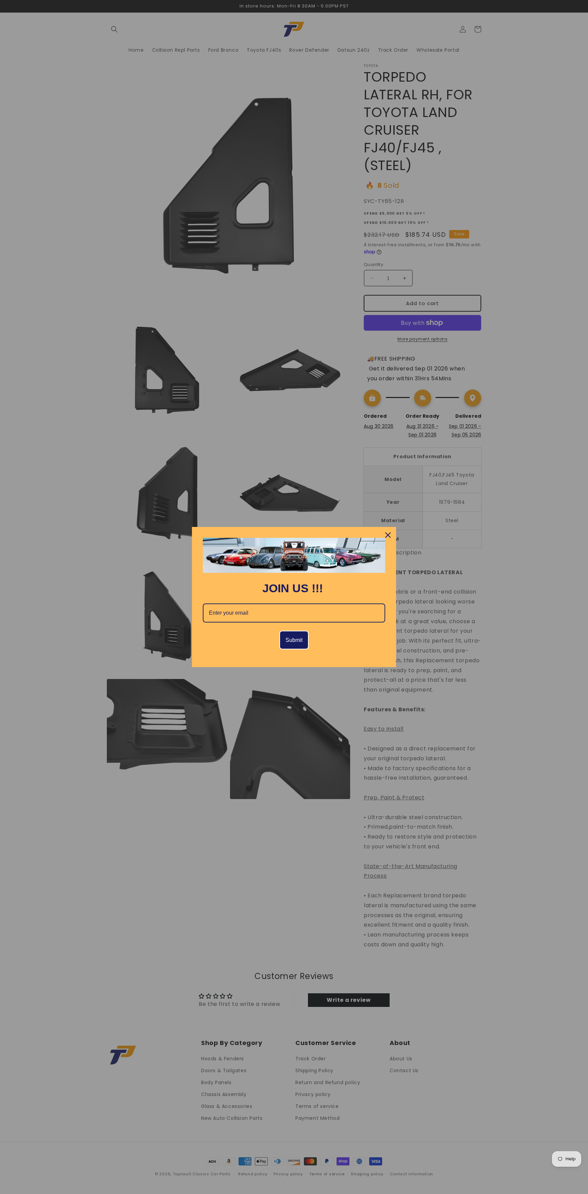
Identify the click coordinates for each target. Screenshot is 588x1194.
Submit (294, 640)
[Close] (388, 535)
